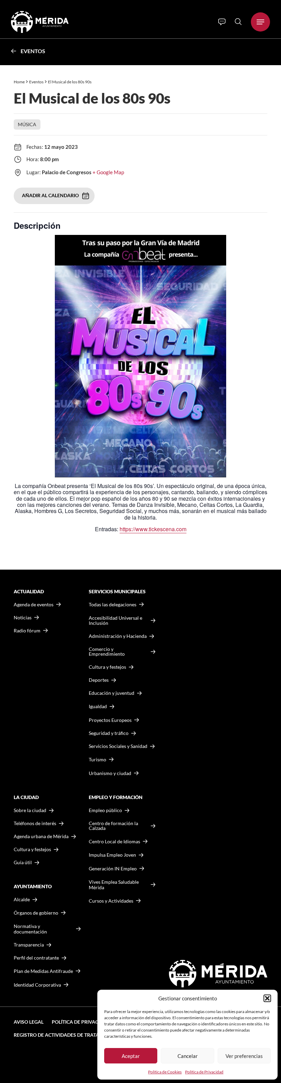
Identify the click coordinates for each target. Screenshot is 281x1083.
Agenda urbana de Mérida (41, 836)
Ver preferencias (244, 1056)
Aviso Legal (29, 1022)
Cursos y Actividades (111, 900)
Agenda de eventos (33, 604)
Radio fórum (27, 630)
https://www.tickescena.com (153, 529)
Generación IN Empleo (113, 868)
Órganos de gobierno (36, 912)
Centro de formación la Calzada (113, 826)
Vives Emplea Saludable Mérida (114, 884)
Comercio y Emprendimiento (107, 651)
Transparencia (29, 944)
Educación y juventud (111, 693)
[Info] (221, 22)
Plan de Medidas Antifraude (43, 971)
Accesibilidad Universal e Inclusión (115, 620)
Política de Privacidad (204, 1071)
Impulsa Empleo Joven (112, 854)
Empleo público (105, 810)
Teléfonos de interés (35, 823)
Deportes (99, 680)
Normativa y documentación (30, 929)
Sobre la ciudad (30, 810)
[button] (267, 998)
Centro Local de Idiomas (114, 841)
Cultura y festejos (32, 849)
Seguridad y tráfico (109, 733)
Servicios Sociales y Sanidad (118, 746)
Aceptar (131, 1056)
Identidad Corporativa (37, 984)
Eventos (33, 51)
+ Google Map (108, 172)
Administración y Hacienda (118, 636)
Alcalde (22, 899)
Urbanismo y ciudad (110, 773)
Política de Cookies (165, 1071)
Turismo (97, 759)
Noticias (23, 617)
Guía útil (23, 862)
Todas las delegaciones (112, 604)
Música (27, 124)
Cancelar (188, 1056)
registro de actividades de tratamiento (66, 1035)
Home (19, 81)
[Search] (238, 21)
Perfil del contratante (36, 957)
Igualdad (98, 706)
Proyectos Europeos (110, 720)
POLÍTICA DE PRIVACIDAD (81, 1022)
